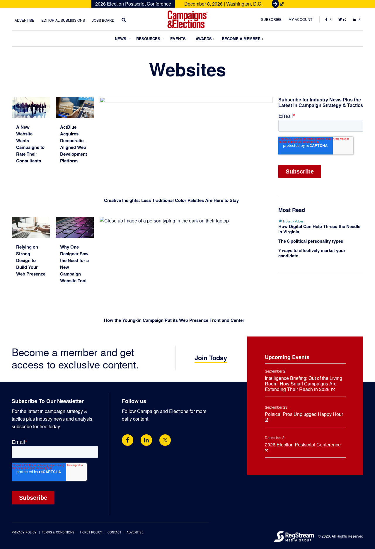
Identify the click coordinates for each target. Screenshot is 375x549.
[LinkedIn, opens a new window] (146, 440)
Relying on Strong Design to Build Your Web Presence (30, 260)
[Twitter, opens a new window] (165, 440)
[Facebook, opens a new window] (127, 440)
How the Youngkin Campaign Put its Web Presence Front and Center (174, 320)
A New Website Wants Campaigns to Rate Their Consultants (30, 144)
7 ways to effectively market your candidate (311, 253)
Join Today (211, 357)
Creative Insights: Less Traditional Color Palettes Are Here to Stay (171, 200)
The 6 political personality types (310, 241)
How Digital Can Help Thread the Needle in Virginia (319, 229)
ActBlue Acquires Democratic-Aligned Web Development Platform (73, 144)
